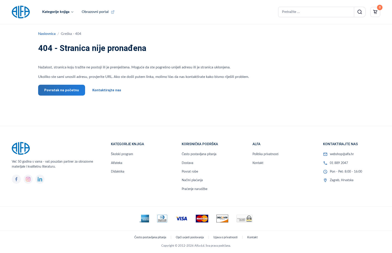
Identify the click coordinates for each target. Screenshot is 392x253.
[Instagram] (28, 179)
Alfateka (116, 163)
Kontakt (257, 163)
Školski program (122, 154)
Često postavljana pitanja (199, 154)
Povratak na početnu (61, 90)
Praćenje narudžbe (194, 189)
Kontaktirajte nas (106, 90)
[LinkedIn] (39, 179)
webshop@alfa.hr (342, 154)
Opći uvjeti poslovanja (190, 237)
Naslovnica (47, 34)
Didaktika (117, 171)
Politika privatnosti (265, 154)
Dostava (187, 163)
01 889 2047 (339, 163)
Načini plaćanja (192, 180)
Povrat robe (190, 171)
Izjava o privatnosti (225, 237)
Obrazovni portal (95, 12)
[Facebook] (16, 179)
